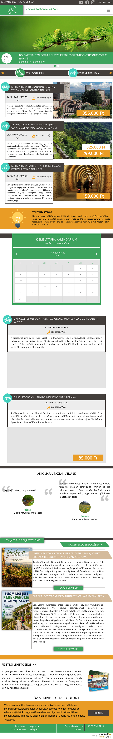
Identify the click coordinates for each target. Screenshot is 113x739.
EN (104, 2)
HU (110, 2)
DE (99, 2)
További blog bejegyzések (84, 544)
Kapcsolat (34, 726)
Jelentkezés (20, 726)
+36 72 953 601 (26, 1)
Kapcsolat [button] (10, 719)
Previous (2, 72)
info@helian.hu (8, 1)
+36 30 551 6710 (95, 726)
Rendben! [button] (98, 713)
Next (111, 72)
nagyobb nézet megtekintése (56, 243)
